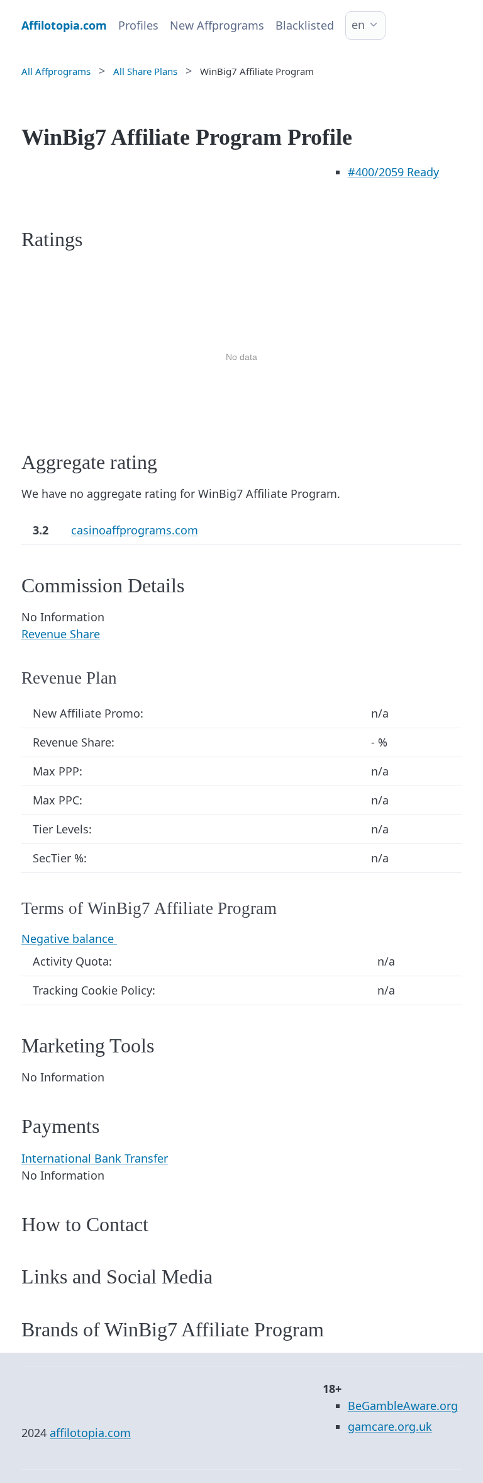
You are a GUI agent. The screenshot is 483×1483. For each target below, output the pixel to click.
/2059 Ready (393, 171)
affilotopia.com (90, 1432)
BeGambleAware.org (403, 1405)
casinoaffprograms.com (134, 530)
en (358, 24)
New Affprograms (217, 25)
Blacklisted (304, 25)
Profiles (138, 25)
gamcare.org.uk (390, 1426)
